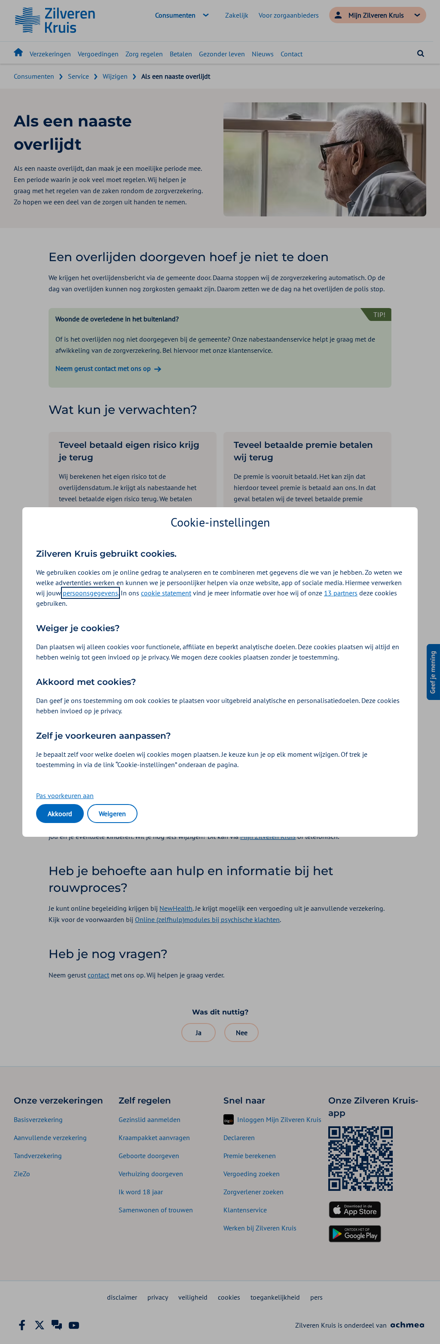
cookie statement (166, 593)
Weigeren (112, 813)
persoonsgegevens (90, 593)
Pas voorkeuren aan (65, 795)
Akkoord (60, 813)
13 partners (341, 593)
